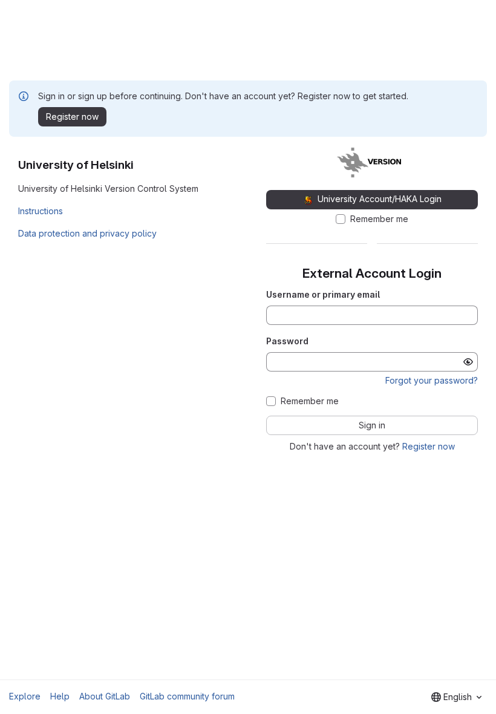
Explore (25, 696)
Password (287, 341)
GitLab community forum (187, 696)
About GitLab (104, 696)
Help (60, 696)
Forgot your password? (431, 380)
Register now (428, 446)
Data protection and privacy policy (87, 233)
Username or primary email (323, 294)
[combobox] (456, 697)
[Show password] (468, 362)
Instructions (40, 211)
